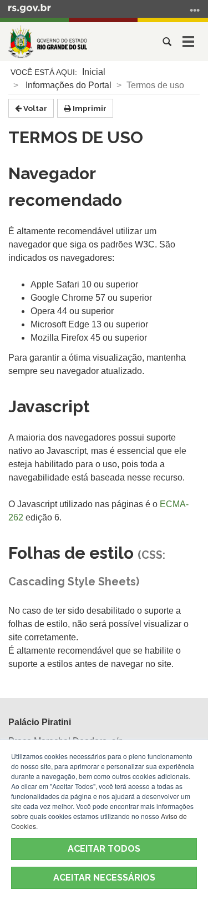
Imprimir (88, 108)
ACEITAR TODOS (104, 848)
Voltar (34, 108)
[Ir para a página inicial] (47, 41)
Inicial (93, 72)
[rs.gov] (29, 7)
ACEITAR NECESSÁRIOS (104, 877)
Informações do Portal (68, 85)
